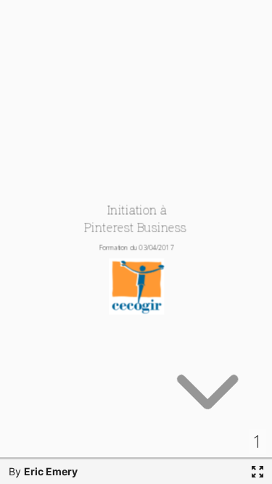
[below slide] (207, 398)
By (43, 471)
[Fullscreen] (257, 471)
